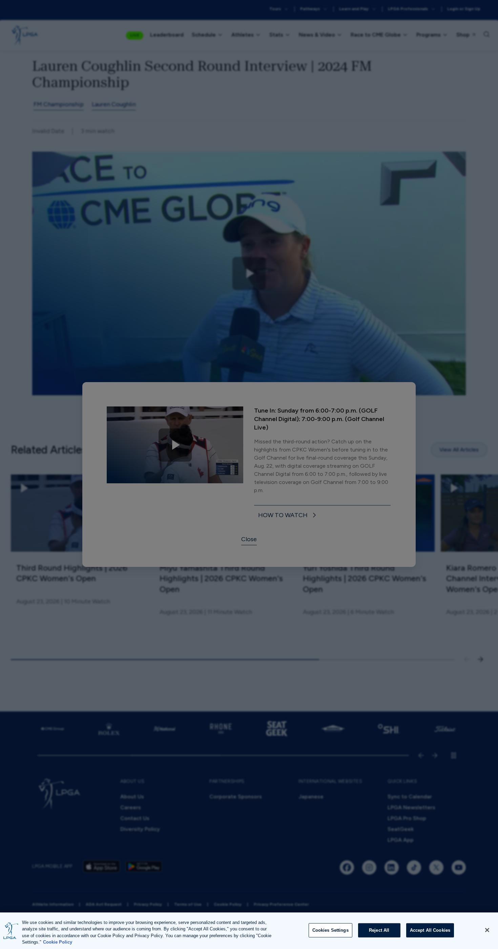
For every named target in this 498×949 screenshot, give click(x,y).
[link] (288, 515)
